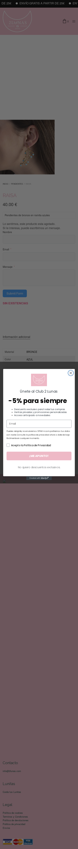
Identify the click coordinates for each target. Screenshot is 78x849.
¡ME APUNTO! (39, 456)
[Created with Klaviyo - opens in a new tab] (39, 478)
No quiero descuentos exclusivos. (39, 467)
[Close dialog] (71, 373)
